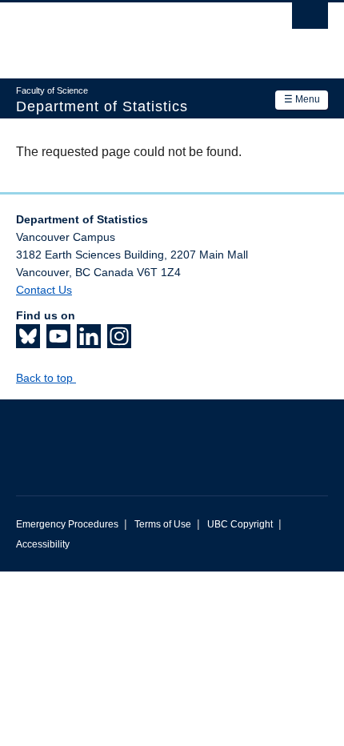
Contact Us (44, 289)
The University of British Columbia (125, 32)
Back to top (46, 377)
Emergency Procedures (67, 524)
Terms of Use (162, 524)
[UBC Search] (310, 20)
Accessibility (43, 544)
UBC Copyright (240, 524)
